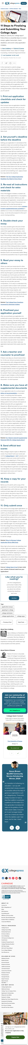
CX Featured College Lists (7, 938)
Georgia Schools (5, 976)
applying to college (7, 610)
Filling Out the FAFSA (6, 995)
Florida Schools (5, 974)
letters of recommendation (9, 393)
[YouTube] (16, 879)
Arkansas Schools (5, 964)
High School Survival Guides (8, 1003)
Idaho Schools (4, 980)
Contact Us (4, 905)
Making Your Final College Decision (9, 999)
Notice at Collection (17, 887)
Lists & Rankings (5, 935)
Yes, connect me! (15, 748)
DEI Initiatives (4, 911)
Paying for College (5, 997)
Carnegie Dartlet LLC (13, 885)
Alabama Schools (5, 958)
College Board (9, 456)
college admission (7, 613)
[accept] (18, 753)
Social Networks (5, 913)
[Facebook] (3, 879)
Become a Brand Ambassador (8, 917)
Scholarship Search (6, 931)
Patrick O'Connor (19, 48)
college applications (8, 616)
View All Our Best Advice (7, 1007)
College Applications (6, 987)
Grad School (4, 940)
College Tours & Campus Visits (8, 991)
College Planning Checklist (7, 944)
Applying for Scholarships (7, 993)
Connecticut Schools (6, 970)
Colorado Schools (5, 968)
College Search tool (12, 567)
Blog (20, 8)
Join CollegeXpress (14, 710)
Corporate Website (6, 921)
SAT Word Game (5, 946)
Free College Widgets (6, 950)
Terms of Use (4, 887)
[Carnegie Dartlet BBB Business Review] (5, 899)
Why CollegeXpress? (6, 907)
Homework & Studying (6, 1001)
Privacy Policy (10, 887)
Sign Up (24, 3)
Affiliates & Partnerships (7, 915)
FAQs (2, 909)
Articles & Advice (4, 8)
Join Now (14, 598)
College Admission (13, 8)
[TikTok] (19, 879)
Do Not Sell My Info (11, 888)
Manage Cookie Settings (21, 888)
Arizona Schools (5, 962)
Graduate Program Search (7, 942)
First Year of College (6, 1005)
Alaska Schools (5, 960)
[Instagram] (9, 879)
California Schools (5, 966)
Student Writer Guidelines (7, 919)
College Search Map (6, 929)
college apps (21, 616)
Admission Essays (5, 989)
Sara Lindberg (6, 48)
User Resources (5, 952)
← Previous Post (6, 622)
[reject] (11, 753)
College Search (5, 927)
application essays (7, 607)
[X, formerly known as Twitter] (6, 879)
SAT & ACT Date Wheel (6, 948)
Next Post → (22, 622)
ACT (17, 456)
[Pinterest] (13, 879)
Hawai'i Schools (5, 978)
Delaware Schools (5, 972)
